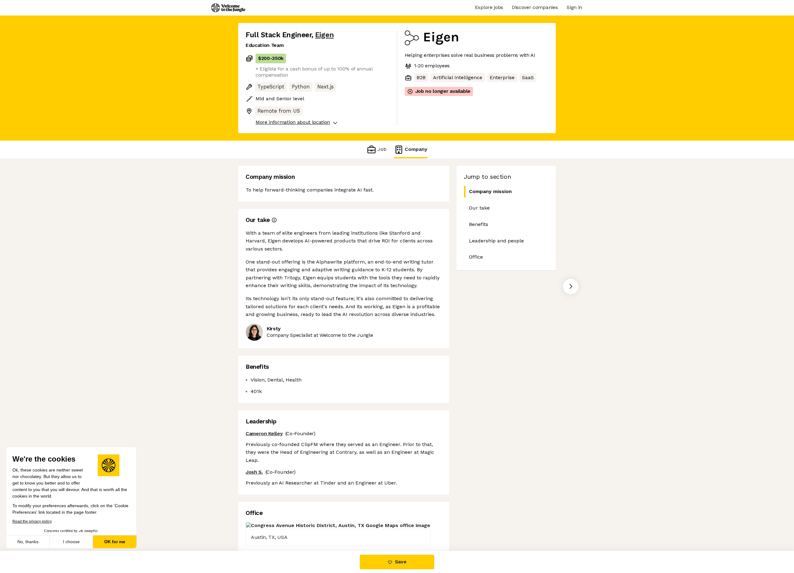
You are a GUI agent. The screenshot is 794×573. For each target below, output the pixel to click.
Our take (479, 208)
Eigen (324, 35)
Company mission (490, 191)
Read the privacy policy (32, 521)
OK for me (114, 541)
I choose (71, 541)
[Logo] (228, 7)
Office (476, 257)
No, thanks (27, 541)
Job (382, 149)
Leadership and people (496, 241)
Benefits (478, 224)
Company (416, 149)
